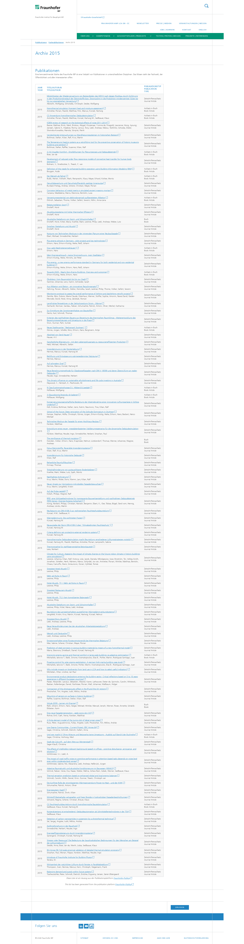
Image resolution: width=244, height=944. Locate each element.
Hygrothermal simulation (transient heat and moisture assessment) (75, 108)
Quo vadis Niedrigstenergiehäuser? (61, 248)
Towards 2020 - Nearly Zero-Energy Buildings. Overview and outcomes (77, 272)
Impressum (137, 938)
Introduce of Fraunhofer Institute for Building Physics (69, 857)
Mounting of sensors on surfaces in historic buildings (69, 696)
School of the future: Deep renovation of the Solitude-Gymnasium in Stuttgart (80, 412)
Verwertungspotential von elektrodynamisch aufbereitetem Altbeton (76, 197)
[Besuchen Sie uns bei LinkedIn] (81, 926)
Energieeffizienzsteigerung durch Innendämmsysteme (69, 833)
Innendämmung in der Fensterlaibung (63, 349)
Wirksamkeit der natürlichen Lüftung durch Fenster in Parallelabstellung (77, 864)
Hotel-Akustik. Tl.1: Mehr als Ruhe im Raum (65, 583)
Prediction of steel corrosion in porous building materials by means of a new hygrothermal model (88, 648)
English (203, 30)
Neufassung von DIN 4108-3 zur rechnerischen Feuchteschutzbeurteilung (78, 511)
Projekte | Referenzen (197, 36)
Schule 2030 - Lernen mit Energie (61, 703)
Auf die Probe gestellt (56, 491)
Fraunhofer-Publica (122, 878)
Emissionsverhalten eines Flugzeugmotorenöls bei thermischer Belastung (77, 640)
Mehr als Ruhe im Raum (57, 576)
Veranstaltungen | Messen (193, 23)
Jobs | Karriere (167, 30)
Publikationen (41, 42)
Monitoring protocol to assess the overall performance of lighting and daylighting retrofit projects (88, 294)
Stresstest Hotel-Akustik (57, 569)
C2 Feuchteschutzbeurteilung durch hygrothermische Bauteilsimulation (77, 804)
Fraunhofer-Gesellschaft (92, 17)
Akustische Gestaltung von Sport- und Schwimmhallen (70, 219)
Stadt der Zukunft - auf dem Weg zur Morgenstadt (69, 742)
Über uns (85, 36)
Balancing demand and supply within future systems (69, 872)
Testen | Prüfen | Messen (168, 36)
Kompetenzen (103, 36)
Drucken (179, 907)
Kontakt (186, 30)
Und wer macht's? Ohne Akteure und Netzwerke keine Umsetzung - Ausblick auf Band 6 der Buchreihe (91, 734)
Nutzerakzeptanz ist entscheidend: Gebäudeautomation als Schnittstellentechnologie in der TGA (88, 811)
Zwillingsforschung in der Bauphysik (62, 826)
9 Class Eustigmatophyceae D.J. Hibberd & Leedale (68, 387)
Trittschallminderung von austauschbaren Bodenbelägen (70, 470)
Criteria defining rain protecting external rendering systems (72, 532)
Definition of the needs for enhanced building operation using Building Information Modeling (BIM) (89, 169)
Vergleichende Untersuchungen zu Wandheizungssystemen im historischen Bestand (82, 135)
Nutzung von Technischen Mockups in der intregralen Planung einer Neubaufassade (82, 233)
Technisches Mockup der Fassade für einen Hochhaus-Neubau (73, 421)
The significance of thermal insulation (63, 438)
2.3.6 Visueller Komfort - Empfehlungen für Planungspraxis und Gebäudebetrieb (81, 152)
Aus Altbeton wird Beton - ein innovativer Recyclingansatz (71, 286)
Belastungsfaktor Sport (56, 205)
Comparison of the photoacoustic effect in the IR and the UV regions (76, 689)
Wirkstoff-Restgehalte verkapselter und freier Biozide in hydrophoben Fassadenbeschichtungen (87, 797)
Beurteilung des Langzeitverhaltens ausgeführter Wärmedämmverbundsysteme (80, 612)
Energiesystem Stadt (55, 790)
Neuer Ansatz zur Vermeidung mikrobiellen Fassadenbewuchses (74, 484)
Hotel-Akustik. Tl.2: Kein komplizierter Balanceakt (68, 597)
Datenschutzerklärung (196, 938)
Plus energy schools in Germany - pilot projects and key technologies (76, 241)
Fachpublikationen (56, 42)
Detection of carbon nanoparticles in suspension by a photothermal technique (80, 819)
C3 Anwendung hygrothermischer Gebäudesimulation (70, 115)
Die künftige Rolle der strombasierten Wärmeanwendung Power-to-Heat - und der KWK (84, 783)
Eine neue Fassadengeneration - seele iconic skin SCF (69, 713)
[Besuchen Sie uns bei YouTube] (86, 926)
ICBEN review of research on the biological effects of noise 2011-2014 (77, 123)
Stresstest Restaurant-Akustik (59, 590)
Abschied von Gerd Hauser (58, 335)
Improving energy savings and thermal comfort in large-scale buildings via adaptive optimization (87, 655)
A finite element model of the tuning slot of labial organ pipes (73, 720)
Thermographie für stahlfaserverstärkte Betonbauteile (69, 547)
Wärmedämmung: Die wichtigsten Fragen (64, 518)
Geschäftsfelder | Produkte (131, 36)
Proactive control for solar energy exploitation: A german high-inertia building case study (84, 662)
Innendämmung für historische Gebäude (64, 455)
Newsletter (143, 23)
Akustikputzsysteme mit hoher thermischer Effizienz (69, 212)
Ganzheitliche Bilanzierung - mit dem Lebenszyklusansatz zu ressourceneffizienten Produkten (86, 342)
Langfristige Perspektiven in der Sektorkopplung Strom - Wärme (74, 303)
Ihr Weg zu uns (110, 938)
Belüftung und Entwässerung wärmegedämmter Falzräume (72, 356)
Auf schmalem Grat (55, 363)
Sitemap (84, 938)
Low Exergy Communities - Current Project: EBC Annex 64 (71, 727)
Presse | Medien (164, 23)
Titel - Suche (206, 6)
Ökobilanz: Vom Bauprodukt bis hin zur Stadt (66, 279)
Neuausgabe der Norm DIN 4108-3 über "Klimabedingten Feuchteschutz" (78, 525)
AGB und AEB (163, 938)
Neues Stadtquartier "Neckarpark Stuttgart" (66, 327)
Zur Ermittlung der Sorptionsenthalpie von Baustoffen (70, 310)
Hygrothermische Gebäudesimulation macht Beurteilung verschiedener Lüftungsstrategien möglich (89, 539)
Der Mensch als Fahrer (56, 176)
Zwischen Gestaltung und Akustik (61, 226)
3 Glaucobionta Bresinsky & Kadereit (62, 395)
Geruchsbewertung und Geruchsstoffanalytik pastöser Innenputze (75, 183)
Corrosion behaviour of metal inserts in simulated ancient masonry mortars (79, 190)
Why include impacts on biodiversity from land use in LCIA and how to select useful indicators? (87, 669)
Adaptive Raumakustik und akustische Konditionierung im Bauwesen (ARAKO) (80, 768)
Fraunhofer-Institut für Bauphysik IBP (49, 17)
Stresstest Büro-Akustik (56, 619)
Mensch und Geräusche (57, 633)
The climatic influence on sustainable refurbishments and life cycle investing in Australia (84, 380)
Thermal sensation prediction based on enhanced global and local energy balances (82, 775)
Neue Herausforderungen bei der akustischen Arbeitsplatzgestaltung (76, 626)
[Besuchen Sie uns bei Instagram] (91, 926)
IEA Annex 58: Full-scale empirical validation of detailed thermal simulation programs (83, 850)
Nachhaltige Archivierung (57, 477)
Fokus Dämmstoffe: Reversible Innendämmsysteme (68, 448)
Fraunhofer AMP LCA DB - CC (115, 23)
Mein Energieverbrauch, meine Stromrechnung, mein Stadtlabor (74, 255)
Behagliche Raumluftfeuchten (59, 462)
